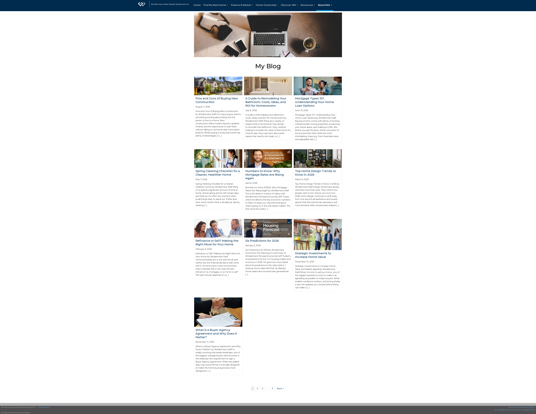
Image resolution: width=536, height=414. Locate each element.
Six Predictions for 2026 (262, 240)
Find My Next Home (216, 7)
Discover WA (290, 7)
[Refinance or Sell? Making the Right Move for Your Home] (218, 228)
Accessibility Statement (505, 410)
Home (197, 5)
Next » (280, 388)
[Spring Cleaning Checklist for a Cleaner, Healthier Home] (218, 158)
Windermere (44, 407)
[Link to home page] (141, 5)
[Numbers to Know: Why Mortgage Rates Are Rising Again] (268, 158)
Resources (308, 7)
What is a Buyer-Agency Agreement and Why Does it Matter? (216, 333)
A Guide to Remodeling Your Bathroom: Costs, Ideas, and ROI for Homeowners (265, 102)
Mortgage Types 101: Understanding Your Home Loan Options (314, 102)
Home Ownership (267, 7)
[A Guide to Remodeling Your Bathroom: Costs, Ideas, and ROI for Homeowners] (268, 85)
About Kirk (325, 7)
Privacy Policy (528, 407)
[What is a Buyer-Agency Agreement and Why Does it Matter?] (218, 312)
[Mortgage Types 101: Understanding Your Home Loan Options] (318, 85)
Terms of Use (514, 407)
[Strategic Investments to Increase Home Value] (318, 234)
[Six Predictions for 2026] (268, 228)
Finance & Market (242, 7)
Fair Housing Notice (526, 410)
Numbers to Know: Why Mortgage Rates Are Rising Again (264, 174)
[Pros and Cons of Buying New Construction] (218, 85)
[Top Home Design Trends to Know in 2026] (318, 158)
